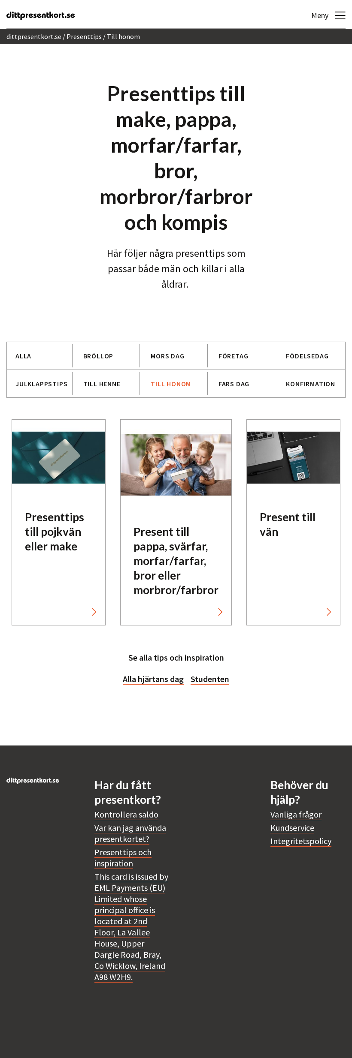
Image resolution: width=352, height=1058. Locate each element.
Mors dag (167, 356)
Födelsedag (307, 356)
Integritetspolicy (300, 841)
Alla (23, 356)
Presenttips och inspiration (123, 858)
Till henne (102, 383)
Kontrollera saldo (126, 814)
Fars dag (233, 383)
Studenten (210, 678)
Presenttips (84, 36)
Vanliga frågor (296, 814)
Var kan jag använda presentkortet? (130, 833)
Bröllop (98, 356)
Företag (233, 356)
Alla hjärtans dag (153, 678)
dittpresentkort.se (33, 36)
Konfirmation (310, 383)
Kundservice (292, 827)
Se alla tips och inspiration (176, 657)
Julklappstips (41, 383)
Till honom (171, 383)
